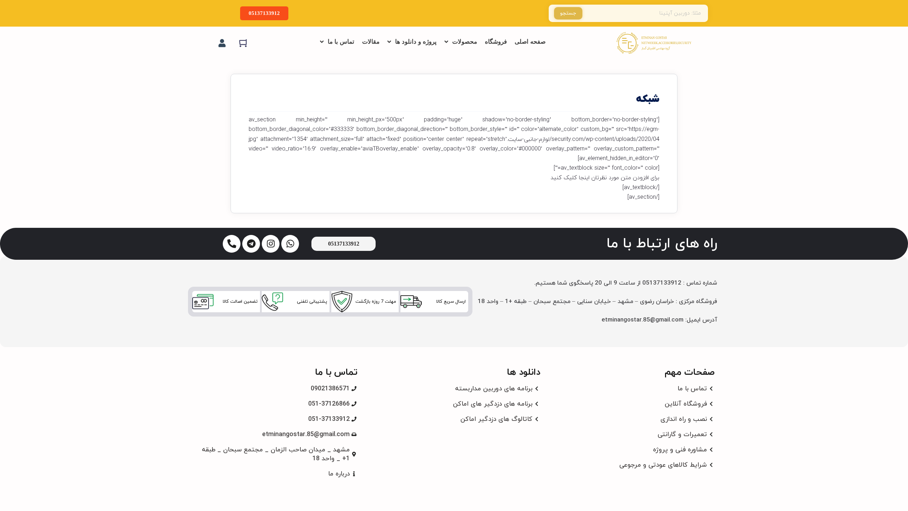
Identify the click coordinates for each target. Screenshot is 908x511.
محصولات (464, 41)
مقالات (371, 41)
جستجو (568, 13)
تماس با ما (341, 41)
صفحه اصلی (530, 41)
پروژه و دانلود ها (416, 41)
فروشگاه (496, 41)
